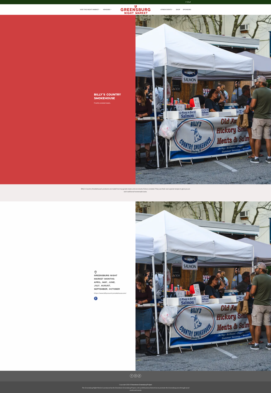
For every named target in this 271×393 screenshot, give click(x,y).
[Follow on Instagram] (188, 2)
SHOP (178, 9)
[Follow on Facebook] (186, 2)
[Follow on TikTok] (190, 2)
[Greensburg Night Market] (135, 9)
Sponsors (187, 9)
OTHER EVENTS (166, 9)
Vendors (106, 9)
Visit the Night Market (89, 9)
